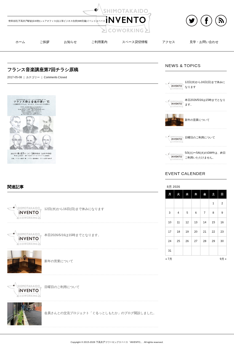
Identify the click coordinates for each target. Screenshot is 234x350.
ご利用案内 (99, 42)
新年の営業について (58, 261)
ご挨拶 (44, 42)
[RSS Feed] (221, 17)
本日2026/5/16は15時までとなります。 (72, 235)
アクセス (168, 42)
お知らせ (70, 42)
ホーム (20, 42)
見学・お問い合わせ (204, 42)
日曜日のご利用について (62, 287)
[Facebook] (207, 17)
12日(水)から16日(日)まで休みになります (74, 209)
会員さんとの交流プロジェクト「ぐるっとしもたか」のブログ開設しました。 (100, 313)
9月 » (223, 259)
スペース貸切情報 (135, 42)
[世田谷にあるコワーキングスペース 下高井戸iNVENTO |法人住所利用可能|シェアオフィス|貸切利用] (117, 7)
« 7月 (168, 259)
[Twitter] (193, 17)
